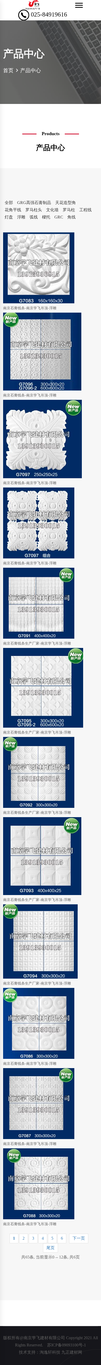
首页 (8, 70)
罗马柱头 (33, 210)
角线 (71, 217)
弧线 (34, 217)
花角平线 (13, 210)
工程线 (85, 210)
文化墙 (52, 210)
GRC (58, 217)
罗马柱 (69, 210)
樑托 (46, 217)
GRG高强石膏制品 (34, 202)
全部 (9, 202)
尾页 (50, 1248)
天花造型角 (65, 202)
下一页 (79, 1238)
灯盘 (9, 217)
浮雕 (21, 217)
